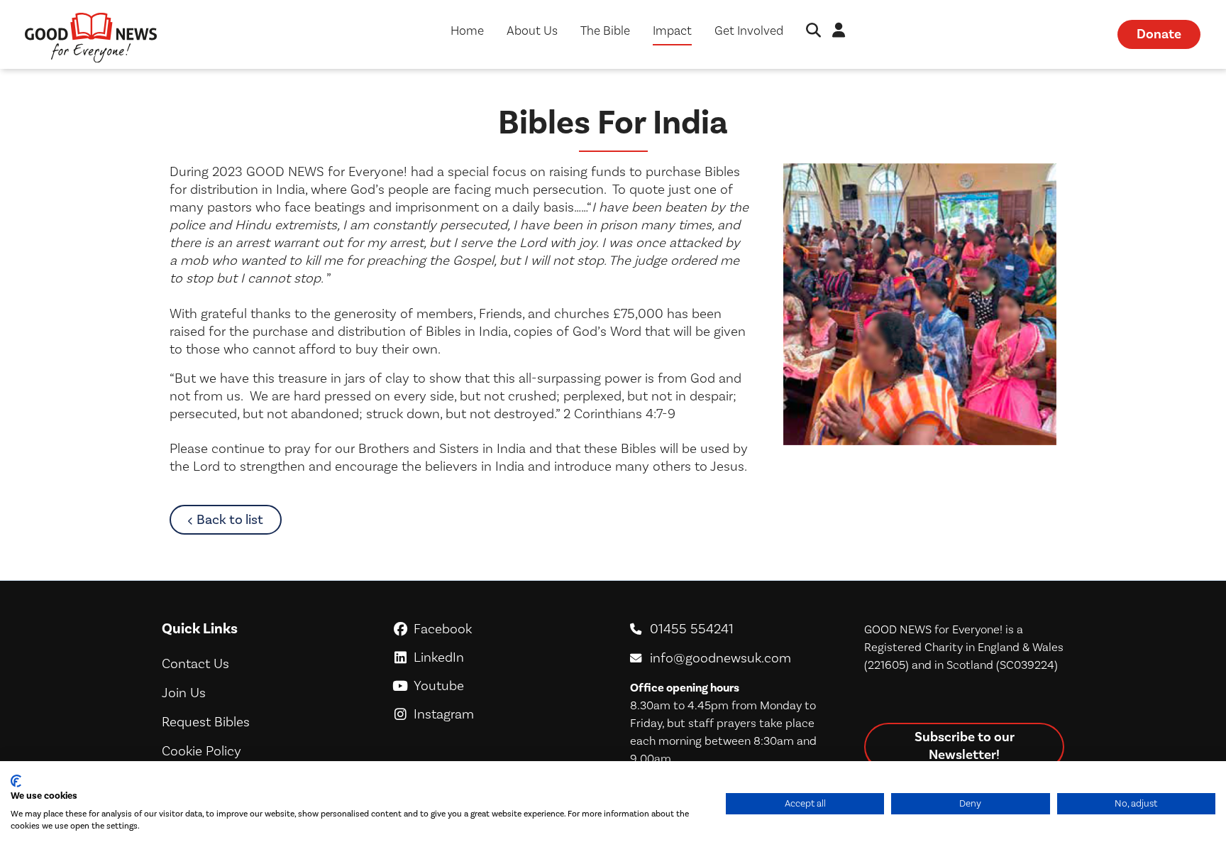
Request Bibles (206, 722)
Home (467, 31)
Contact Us (195, 663)
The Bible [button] (605, 31)
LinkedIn (504, 657)
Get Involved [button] (748, 31)
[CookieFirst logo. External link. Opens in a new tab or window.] (16, 781)
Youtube (504, 685)
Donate (1159, 34)
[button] (813, 31)
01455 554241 (692, 629)
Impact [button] (672, 31)
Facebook (504, 629)
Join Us (184, 692)
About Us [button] (532, 31)
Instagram (504, 714)
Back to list (239, 519)
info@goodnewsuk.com (720, 658)
